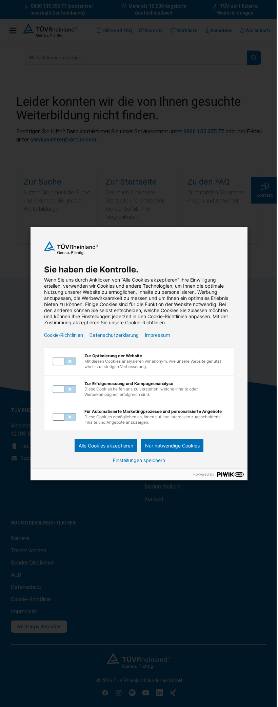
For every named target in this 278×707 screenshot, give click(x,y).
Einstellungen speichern (139, 460)
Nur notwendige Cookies (172, 445)
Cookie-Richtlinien (63, 335)
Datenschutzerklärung (114, 335)
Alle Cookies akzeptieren (106, 445)
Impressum (157, 335)
